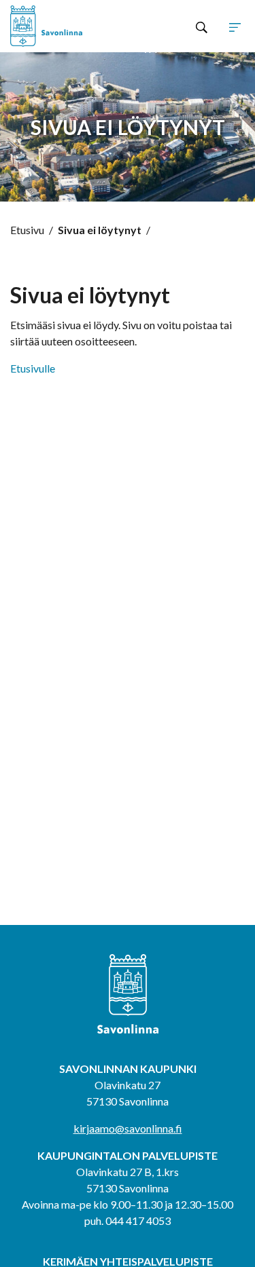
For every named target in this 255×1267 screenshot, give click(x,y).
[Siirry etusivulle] (57, 26)
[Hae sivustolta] (201, 26)
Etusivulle (32, 368)
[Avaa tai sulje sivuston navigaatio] (235, 26)
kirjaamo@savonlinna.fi (127, 1128)
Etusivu (27, 229)
